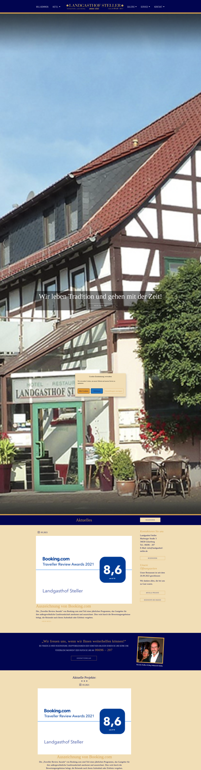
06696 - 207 (149, 545)
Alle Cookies (83, 391)
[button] (4, 243)
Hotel (55, 6)
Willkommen (42, 6)
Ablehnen (96, 391)
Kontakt (158, 6)
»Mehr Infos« (47, 621)
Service (144, 6)
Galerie (131, 6)
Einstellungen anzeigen (113, 391)
